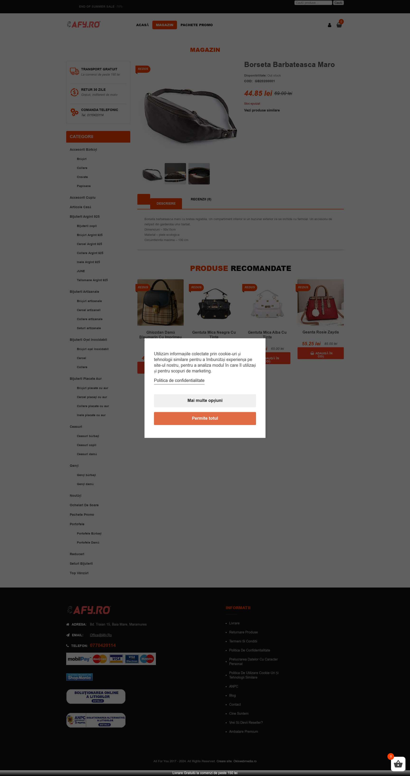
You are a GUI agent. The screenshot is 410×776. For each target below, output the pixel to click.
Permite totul (205, 418)
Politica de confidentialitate (179, 380)
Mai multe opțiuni (205, 401)
